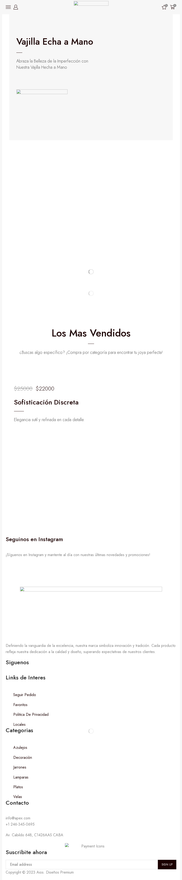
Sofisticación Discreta (46, 402)
